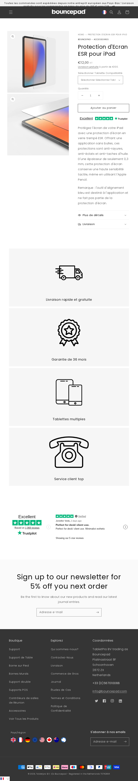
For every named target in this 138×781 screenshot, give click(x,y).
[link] (69, 277)
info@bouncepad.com (110, 691)
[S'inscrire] (97, 612)
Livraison (57, 665)
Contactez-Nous (62, 657)
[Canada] (49, 741)
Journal (56, 682)
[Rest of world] (63, 741)
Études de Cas (61, 690)
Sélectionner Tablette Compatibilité (100, 73)
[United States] (42, 741)
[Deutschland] (27, 741)
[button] (11, 12)
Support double (20, 682)
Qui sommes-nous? (65, 649)
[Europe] (34, 741)
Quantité (83, 88)
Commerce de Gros (65, 673)
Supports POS (18, 690)
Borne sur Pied (19, 665)
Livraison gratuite (88, 66)
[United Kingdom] (13, 741)
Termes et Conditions (65, 698)
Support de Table (21, 657)
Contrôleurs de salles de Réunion (24, 700)
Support (14, 649)
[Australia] (56, 741)
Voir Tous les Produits (23, 719)
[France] (20, 741)
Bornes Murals (19, 673)
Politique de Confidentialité (61, 708)
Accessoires (17, 711)
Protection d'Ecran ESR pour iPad (107, 34)
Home (81, 34)
